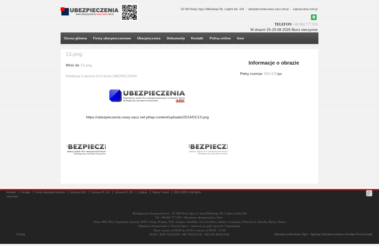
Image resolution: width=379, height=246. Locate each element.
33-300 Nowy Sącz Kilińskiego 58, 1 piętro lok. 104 (212, 9)
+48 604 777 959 (305, 24)
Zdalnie (142, 192)
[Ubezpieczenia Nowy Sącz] (15, 234)
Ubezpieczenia (148, 38)
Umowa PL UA (100, 192)
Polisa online (220, 38)
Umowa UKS (78, 192)
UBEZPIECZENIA (124, 76)
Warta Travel (160, 192)
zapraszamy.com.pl (305, 9)
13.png (86, 65)
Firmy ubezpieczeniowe (112, 38)
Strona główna (75, 38)
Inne (240, 38)
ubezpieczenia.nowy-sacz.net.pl (268, 9)
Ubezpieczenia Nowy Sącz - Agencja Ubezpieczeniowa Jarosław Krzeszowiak (323, 234)
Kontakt (197, 38)
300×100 (270, 74)
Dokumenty (176, 38)
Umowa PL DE (124, 192)
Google (25, 192)
